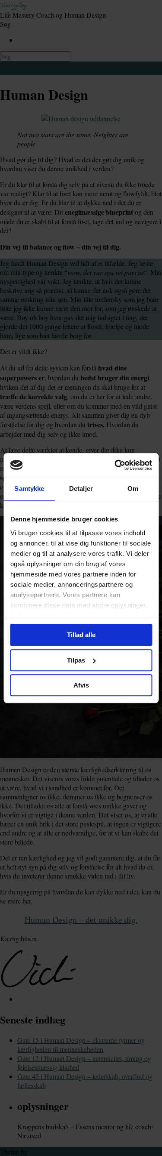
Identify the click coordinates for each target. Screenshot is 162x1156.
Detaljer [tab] (81, 488)
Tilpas (76, 660)
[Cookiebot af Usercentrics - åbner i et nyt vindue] (115, 465)
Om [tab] (132, 488)
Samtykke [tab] (29, 488)
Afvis (81, 685)
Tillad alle (81, 634)
